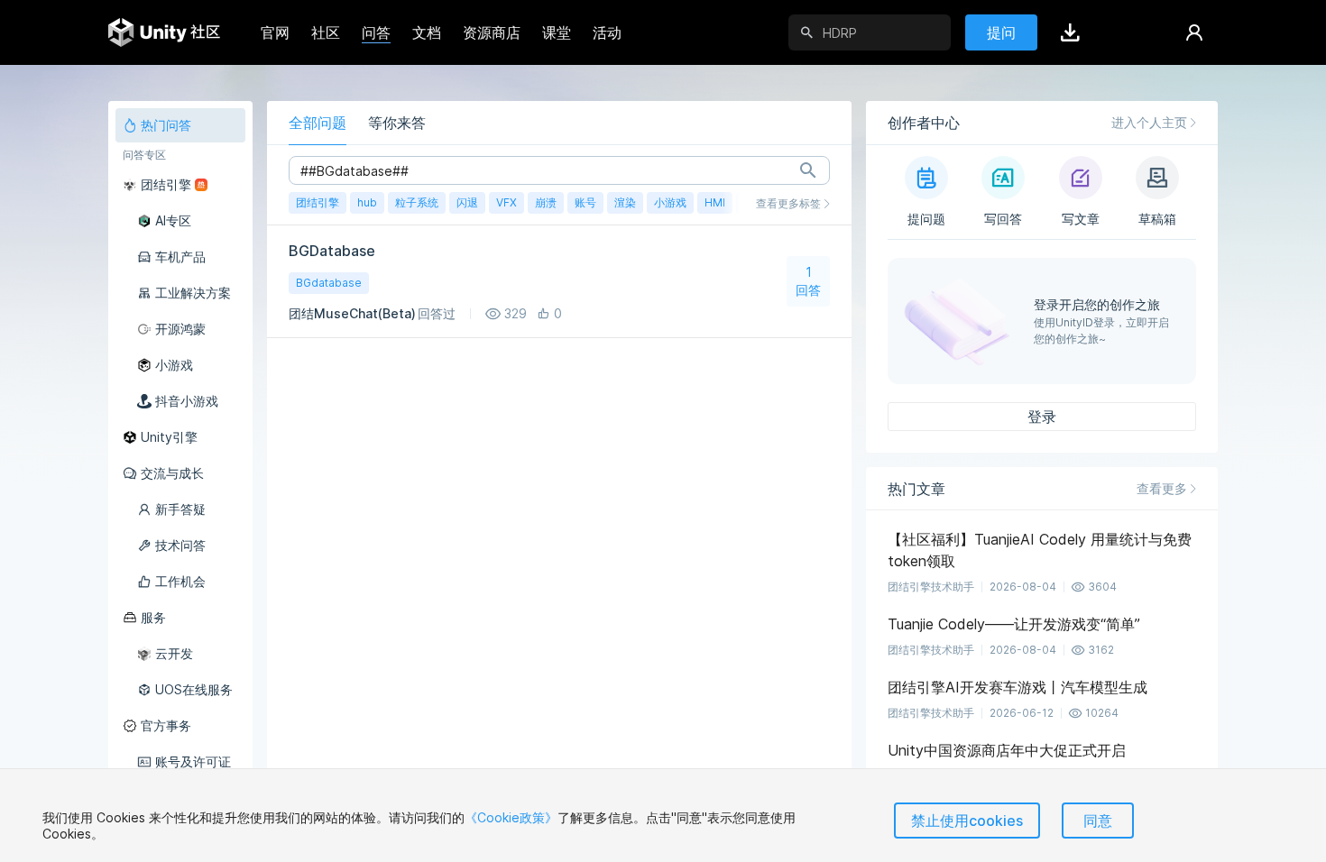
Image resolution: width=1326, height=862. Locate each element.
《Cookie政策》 (511, 817)
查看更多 (1162, 488)
